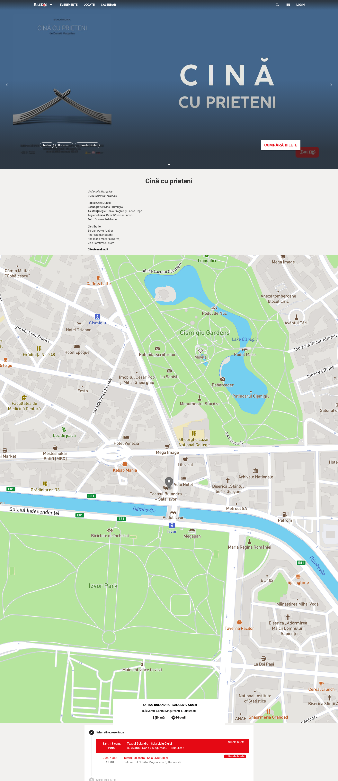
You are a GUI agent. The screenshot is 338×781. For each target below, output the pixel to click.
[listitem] (172, 746)
